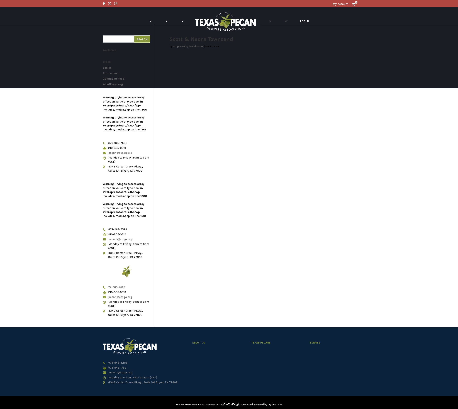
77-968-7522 (116, 287)
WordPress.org (113, 84)
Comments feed (113, 78)
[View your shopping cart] (353, 4)
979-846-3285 (117, 362)
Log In (304, 21)
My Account (340, 4)
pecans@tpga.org (120, 152)
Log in (107, 67)
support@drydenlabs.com (188, 46)
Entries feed (111, 73)
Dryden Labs (275, 404)
